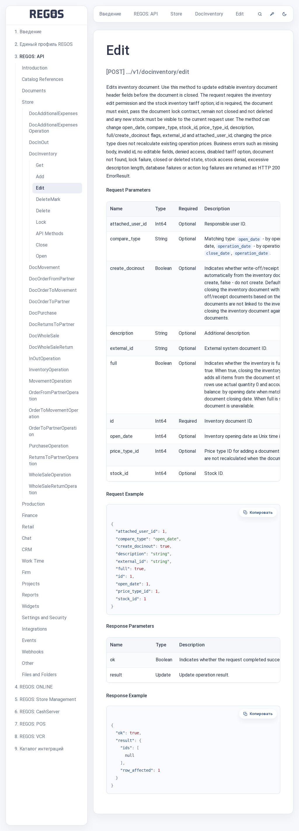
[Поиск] (260, 14)
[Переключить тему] (284, 14)
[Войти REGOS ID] (272, 14)
